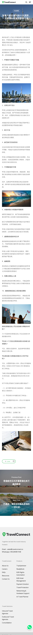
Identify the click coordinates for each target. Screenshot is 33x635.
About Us (5, 566)
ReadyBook (20, 569)
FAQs (4, 572)
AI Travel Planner (22, 597)
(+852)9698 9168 (15, 552)
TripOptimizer (21, 566)
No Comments (24, 23)
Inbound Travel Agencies (7, 612)
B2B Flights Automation (20, 573)
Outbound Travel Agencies (8, 618)
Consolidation (7, 623)
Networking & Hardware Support (22, 592)
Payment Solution (22, 584)
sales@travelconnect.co (15, 549)
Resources (5, 576)
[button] (30, 2)
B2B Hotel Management (21, 579)
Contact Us (6, 579)
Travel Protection (22, 587)
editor (8, 23)
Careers (4, 569)
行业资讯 (16, 11)
